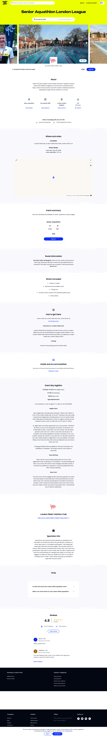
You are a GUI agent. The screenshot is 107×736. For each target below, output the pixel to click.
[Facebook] (79, 720)
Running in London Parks (15, 672)
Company (10, 714)
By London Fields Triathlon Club (53, 66)
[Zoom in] (91, 160)
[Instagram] (86, 720)
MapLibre (69, 195)
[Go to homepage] (5, 3)
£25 (83, 69)
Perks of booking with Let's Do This (53, 120)
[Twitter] (83, 720)
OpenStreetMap (80, 195)
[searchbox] (32, 3)
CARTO (74, 195)
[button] (53, 177)
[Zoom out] (91, 162)
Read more (53, 266)
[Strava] (90, 720)
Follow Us (80, 714)
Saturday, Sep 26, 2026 (53, 150)
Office (56, 714)
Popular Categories (60, 672)
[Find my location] (91, 165)
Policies (32, 714)
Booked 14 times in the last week (24, 69)
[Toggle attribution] (91, 195)
